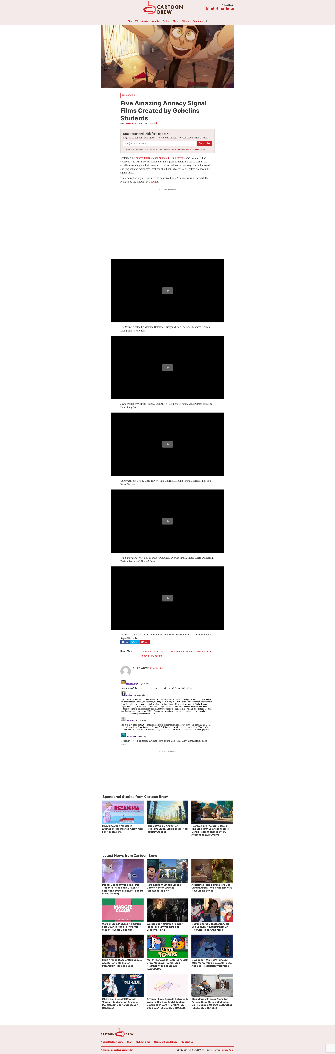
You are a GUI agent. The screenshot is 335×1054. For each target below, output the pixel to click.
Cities (184, 21)
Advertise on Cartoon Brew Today (117, 1050)
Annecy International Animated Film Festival (159, 157)
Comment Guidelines (165, 1042)
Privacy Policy (175, 149)
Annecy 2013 (161, 651)
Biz (174, 21)
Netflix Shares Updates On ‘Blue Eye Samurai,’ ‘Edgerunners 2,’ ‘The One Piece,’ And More (210, 926)
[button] (167, 290)
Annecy (146, 651)
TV (136, 21)
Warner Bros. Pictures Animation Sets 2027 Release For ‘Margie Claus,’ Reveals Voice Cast (121, 926)
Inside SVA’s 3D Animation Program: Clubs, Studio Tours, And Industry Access (167, 829)
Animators (128, 95)
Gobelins (153, 181)
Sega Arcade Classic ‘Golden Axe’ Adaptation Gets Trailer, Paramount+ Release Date (122, 963)
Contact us (187, 1042)
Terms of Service (193, 149)
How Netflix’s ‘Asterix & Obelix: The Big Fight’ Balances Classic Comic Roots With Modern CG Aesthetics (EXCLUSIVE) (210, 830)
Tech (165, 21)
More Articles (156, 668)
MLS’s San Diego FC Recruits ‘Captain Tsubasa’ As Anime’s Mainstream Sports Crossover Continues (120, 1003)
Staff (129, 1042)
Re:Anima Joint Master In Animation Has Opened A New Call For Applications (122, 829)
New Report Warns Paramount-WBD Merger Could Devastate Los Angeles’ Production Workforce (211, 963)
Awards (155, 21)
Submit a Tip (143, 1042)
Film (130, 21)
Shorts (144, 21)
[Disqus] (167, 712)
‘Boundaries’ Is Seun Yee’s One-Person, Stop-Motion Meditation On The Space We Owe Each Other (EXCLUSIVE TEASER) (211, 1003)
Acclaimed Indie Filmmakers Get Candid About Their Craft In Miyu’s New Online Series (211, 887)
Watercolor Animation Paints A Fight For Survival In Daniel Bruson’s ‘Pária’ (165, 926)
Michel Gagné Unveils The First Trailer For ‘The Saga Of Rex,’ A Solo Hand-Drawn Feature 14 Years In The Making (122, 889)
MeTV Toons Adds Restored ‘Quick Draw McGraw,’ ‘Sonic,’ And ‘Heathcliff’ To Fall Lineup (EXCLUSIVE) (167, 964)
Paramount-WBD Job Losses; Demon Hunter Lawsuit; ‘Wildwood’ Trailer (164, 887)
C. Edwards (129, 123)
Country (197, 21)
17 (160, 123)
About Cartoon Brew (112, 1042)
